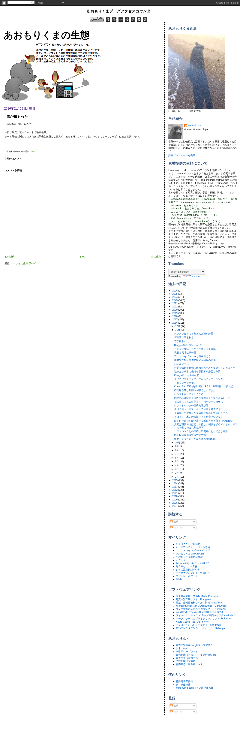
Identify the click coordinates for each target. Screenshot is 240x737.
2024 (175, 297)
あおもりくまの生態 (46, 35)
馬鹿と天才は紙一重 (185, 352)
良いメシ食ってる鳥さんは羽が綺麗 (193, 333)
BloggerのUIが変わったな (188, 345)
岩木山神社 (182, 648)
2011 (175, 493)
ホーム (83, 256)
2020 (175, 310)
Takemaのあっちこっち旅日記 (192, 563)
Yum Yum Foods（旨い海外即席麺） (196, 688)
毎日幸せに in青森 (186, 566)
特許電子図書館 (184, 681)
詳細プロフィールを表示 (181, 155)
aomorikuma (194, 125)
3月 (177, 469)
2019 (175, 313)
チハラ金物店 (183, 684)
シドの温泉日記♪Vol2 (187, 569)
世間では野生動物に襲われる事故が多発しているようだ (204, 368)
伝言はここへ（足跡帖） (189, 544)
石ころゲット (183, 560)
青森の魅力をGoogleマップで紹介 (194, 645)
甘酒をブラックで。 (185, 383)
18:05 (32, 151)
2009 (175, 499)
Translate (194, 276)
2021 (175, 306)
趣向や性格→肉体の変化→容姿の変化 (195, 360)
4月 (177, 465)
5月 (177, 461)
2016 (175, 323)
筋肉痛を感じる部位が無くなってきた (195, 390)
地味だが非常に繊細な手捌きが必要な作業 (197, 371)
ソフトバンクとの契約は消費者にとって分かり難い (202, 431)
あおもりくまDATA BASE (190, 553)
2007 (175, 506)
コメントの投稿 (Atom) (23, 263)
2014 (175, 483)
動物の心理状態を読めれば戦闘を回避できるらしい (202, 398)
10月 (178, 442)
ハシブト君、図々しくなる (188, 394)
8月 (177, 450)
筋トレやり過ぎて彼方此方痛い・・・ (195, 435)
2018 (175, 316)
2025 (175, 294)
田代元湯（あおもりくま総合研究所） (196, 655)
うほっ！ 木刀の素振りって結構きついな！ (198, 416)
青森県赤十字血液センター (190, 664)
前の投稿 (156, 256)
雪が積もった (17, 116)
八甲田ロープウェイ (187, 651)
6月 (177, 458)
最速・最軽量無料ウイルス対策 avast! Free (199, 602)
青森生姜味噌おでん (187, 658)
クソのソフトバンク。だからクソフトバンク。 (199, 379)
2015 (175, 480)
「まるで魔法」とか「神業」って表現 (195, 349)
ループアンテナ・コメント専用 (193, 547)
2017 (175, 319)
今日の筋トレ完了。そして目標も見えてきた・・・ (202, 409)
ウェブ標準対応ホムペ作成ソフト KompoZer (201, 609)
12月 (178, 326)
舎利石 (179, 579)
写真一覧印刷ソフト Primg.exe (193, 599)
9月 (177, 446)
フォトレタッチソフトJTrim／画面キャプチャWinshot (205, 615)
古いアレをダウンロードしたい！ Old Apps (200, 628)
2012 (175, 490)
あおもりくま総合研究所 (189, 557)
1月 (177, 477)
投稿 (175, 521)
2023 (175, 300)
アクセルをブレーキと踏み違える (192, 356)
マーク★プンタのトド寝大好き (193, 573)
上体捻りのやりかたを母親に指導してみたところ (201, 413)
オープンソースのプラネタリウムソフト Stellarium (203, 618)
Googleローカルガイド (186, 375)
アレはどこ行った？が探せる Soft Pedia (198, 625)
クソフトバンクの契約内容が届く (192, 405)
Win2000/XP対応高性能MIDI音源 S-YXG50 (199, 612)
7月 (177, 454)
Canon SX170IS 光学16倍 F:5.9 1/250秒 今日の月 (203, 386)
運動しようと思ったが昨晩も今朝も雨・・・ (198, 439)
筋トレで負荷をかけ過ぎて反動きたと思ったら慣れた (203, 420)
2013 (175, 486)
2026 (175, 290)
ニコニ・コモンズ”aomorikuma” (193, 550)
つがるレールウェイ (187, 576)
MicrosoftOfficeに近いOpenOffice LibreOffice (201, 606)
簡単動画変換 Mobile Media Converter (197, 596)
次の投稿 (9, 256)
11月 (178, 330)
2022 (175, 303)
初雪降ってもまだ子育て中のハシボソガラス (198, 401)
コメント (178, 527)
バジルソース (181, 364)
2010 (175, 496)
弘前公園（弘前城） (187, 661)
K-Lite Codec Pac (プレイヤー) (192, 622)
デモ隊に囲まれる (184, 337)
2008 (175, 503)
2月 (177, 473)
